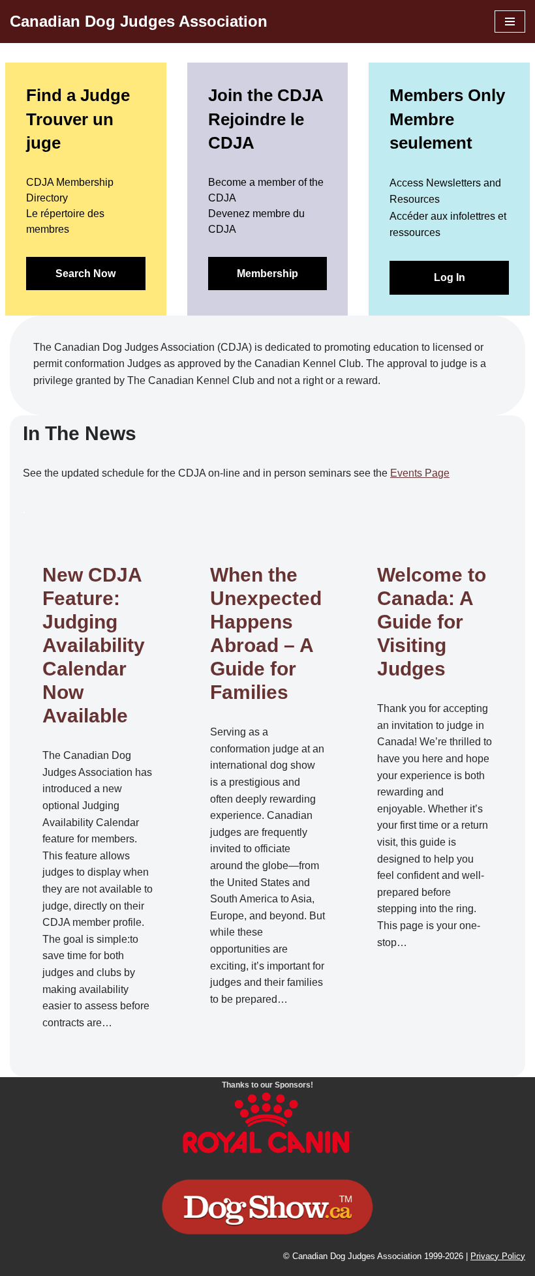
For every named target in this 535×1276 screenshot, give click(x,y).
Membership (267, 273)
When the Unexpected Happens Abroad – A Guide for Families (266, 633)
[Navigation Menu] (510, 21)
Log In (449, 277)
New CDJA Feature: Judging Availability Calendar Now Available (93, 645)
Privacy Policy (497, 1256)
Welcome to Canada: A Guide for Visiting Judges (431, 621)
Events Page (420, 473)
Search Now (85, 273)
